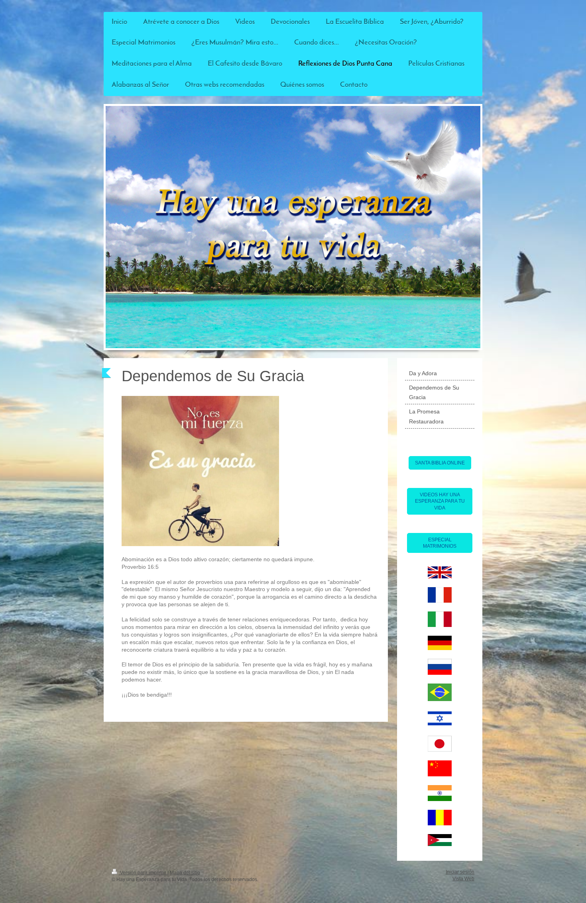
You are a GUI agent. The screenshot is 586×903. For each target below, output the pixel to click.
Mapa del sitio (185, 873)
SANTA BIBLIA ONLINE (440, 463)
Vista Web (463, 878)
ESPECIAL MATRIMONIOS (439, 543)
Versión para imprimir (143, 873)
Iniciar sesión (460, 872)
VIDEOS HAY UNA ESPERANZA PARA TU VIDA (440, 501)
